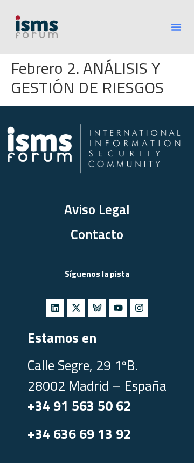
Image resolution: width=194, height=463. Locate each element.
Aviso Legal (97, 209)
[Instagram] (139, 308)
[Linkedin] (55, 308)
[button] (176, 27)
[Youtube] (118, 308)
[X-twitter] (76, 308)
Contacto (97, 234)
